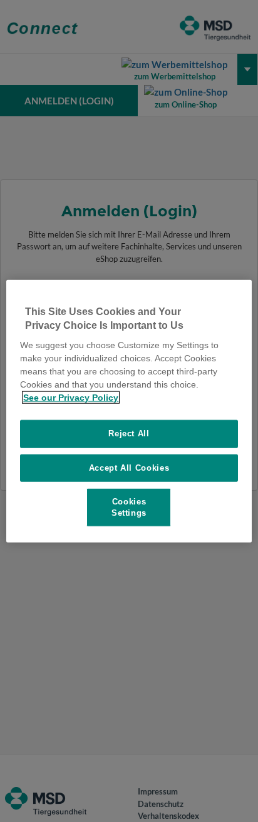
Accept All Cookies (129, 467)
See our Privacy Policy (70, 398)
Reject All (129, 433)
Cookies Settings (129, 506)
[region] (128, 411)
